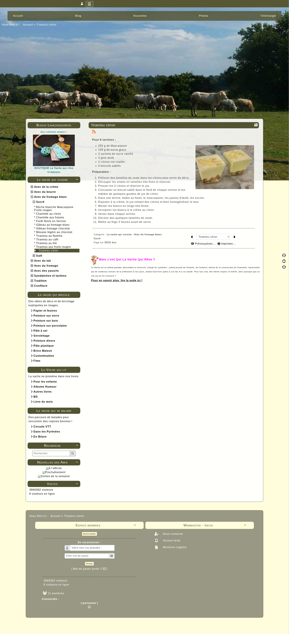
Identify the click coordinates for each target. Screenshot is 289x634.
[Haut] (284, 255)
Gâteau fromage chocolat (53, 228)
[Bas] (284, 267)
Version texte (171, 540)
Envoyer (89, 564)
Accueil (28, 24)
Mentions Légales (174, 547)
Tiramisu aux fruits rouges (54, 246)
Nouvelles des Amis (57, 462)
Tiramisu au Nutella (49, 235)
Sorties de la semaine (55, 476)
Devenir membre (89, 534)
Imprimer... (227, 243)
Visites (62, 484)
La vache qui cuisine (57, 179)
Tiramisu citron (48, 250)
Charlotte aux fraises (50, 217)
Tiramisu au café (47, 239)
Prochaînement (55, 472)
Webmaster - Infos (214, 525)
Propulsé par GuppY (118, 624)
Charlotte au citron (49, 213)
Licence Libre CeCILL (160, 627)
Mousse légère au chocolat (54, 232)
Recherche (61, 445)
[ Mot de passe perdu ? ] (89, 568)
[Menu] (89, 4)
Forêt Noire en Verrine (51, 221)
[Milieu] (284, 261)
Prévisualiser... (205, 243)
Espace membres (106, 525)
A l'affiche (55, 468)
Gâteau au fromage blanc (53, 224)
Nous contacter (172, 533)
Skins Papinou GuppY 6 (130, 627)
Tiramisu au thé (47, 243)
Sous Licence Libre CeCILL (166, 624)
